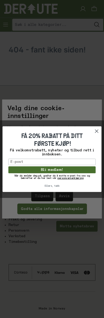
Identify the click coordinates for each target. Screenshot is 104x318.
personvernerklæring (70, 178)
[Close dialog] (97, 131)
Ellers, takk (52, 186)
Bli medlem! (52, 169)
